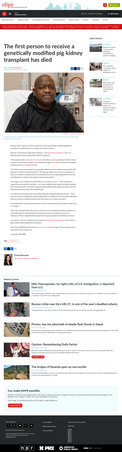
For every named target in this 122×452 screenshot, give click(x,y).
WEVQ (70, 440)
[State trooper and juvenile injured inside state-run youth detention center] (96, 83)
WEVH (70, 434)
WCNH (70, 429)
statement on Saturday (34, 160)
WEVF (69, 432)
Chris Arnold (35, 290)
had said (55, 162)
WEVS (70, 441)
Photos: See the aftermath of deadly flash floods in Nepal (67, 324)
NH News (106, 63)
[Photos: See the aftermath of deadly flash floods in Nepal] (17, 330)
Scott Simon (35, 347)
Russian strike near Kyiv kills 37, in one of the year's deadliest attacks (74, 304)
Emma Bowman (16, 68)
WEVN (70, 437)
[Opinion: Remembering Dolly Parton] (17, 350)
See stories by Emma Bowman (26, 258)
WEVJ (69, 435)
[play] (4, 14)
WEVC (70, 431)
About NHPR (74, 20)
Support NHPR (15, 405)
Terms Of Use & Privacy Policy (77, 422)
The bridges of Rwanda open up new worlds (58, 367)
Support (115, 5)
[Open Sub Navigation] (15, 20)
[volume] (10, 14)
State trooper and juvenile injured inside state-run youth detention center (108, 87)
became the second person (55, 220)
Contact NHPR (47, 422)
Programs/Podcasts (41, 20)
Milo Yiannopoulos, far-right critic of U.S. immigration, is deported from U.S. (72, 285)
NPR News (13, 241)
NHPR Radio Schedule (49, 426)
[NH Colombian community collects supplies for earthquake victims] (96, 66)
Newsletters (23, 20)
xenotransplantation (50, 182)
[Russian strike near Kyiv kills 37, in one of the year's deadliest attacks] (17, 309)
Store (105, 20)
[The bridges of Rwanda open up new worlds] (17, 372)
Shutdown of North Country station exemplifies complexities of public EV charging (109, 51)
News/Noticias (8, 20)
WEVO (70, 438)
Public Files (71, 426)
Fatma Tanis (35, 370)
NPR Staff (34, 327)
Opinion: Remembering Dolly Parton (54, 344)
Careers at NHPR (48, 430)
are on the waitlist (44, 227)
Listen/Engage (59, 20)
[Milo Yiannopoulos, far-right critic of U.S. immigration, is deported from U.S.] (17, 289)
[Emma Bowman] (8, 259)
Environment (107, 44)
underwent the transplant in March (56, 153)
